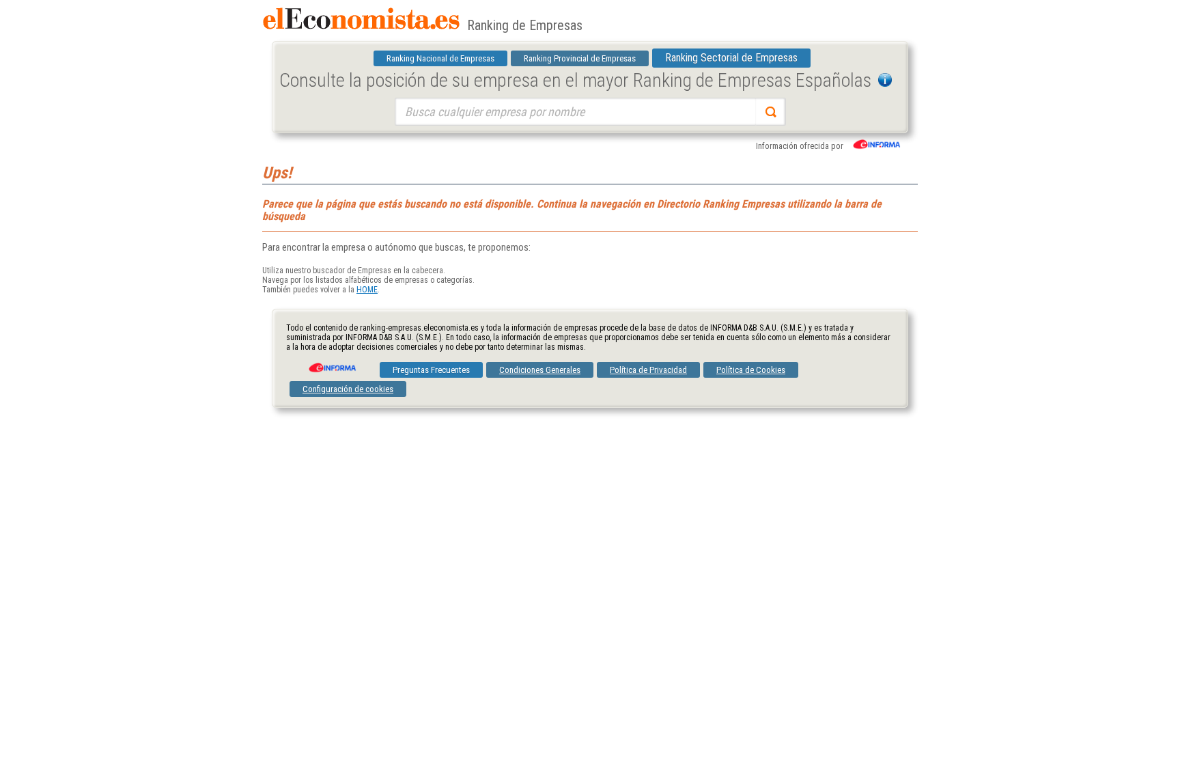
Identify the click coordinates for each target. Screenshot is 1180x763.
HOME (367, 289)
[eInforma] (331, 362)
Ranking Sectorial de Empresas (731, 57)
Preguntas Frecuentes (431, 370)
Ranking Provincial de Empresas (580, 58)
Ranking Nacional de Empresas (440, 58)
